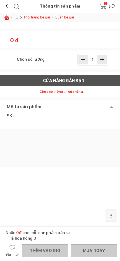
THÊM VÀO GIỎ (45, 250)
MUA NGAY (94, 250)
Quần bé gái (64, 17)
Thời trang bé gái (36, 17)
